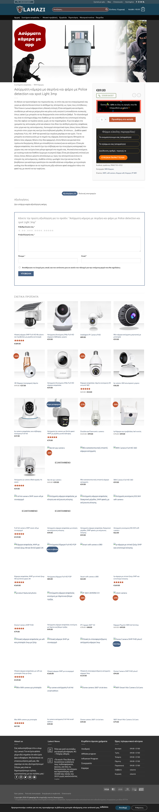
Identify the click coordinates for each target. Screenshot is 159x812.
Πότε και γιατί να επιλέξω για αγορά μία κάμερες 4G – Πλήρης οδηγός (65, 751)
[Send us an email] (141, 2)
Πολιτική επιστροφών (33, 793)
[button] (117, 9)
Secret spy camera (54, 480)
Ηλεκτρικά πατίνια (87, 18)
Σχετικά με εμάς (99, 2)
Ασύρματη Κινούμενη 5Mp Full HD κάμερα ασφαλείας (60, 384)
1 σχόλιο (61, 779)
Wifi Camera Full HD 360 (123, 480)
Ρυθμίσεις (139, 808)
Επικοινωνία (118, 2)
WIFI (104, 173)
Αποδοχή (123, 808)
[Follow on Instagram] (138, 2)
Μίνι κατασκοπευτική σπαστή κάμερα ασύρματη (94, 481)
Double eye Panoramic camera (92, 431)
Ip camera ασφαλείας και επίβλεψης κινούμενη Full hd (27, 432)
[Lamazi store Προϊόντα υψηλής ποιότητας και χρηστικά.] (31, 9)
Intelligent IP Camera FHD (90, 335)
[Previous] (6, 51)
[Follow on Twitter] (25, 777)
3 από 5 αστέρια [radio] (29, 230)
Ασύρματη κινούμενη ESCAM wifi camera (126, 529)
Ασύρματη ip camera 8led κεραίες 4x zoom (28, 481)
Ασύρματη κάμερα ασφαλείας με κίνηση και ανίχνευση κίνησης (62, 529)
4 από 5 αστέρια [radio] (38, 230)
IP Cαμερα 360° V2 (87, 625)
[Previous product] (139, 95)
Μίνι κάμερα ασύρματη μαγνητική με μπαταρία (127, 335)
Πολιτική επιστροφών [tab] (87, 194)
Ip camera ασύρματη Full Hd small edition (60, 720)
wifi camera (111, 173)
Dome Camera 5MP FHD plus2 (126, 671)
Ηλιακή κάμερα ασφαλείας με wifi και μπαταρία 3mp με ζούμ (28, 672)
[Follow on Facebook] (136, 2)
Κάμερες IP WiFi (131, 173)
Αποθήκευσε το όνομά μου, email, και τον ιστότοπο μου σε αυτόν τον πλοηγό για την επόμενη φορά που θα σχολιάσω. (71, 267)
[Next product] (134, 95)
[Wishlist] (143, 77)
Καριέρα (85, 768)
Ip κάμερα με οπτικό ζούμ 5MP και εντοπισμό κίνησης (126, 577)
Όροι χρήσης (19, 793)
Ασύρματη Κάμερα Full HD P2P (59, 576)
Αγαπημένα (129, 2)
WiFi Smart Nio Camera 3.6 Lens (126, 719)
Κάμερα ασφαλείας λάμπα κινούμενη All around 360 (95, 384)
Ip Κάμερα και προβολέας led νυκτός (127, 431)
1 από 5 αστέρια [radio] (19, 230)
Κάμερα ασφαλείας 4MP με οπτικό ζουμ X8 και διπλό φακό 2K (29, 577)
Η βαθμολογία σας (26, 227)
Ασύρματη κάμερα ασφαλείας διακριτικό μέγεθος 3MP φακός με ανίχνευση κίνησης (95, 530)
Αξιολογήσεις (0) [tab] (69, 194)
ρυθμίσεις (104, 807)
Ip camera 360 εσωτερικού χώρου (126, 383)
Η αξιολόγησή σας (26, 235)
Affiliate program (88, 753)
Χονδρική (85, 749)
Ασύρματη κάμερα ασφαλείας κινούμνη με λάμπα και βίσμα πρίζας (62, 626)
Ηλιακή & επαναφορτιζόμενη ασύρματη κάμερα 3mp (95, 672)
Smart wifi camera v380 (89, 576)
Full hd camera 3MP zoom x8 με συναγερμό (26, 529)
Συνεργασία (86, 763)
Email (84, 256)
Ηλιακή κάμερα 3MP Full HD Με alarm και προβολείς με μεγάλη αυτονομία (29, 335)
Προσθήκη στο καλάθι (122, 119)
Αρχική (17, 18)
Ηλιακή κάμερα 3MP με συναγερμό (60, 671)
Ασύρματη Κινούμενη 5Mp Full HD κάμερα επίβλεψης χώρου (60, 335)
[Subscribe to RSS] (143, 2)
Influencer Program (89, 758)
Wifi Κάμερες (39, 85)
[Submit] (106, 9)
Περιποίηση (73, 18)
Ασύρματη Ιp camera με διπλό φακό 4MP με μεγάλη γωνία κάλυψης (61, 432)
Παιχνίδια (99, 18)
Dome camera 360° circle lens (91, 719)
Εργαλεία (63, 18)
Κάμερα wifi (120, 173)
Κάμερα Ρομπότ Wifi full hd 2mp (126, 625)
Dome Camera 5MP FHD (24, 625)
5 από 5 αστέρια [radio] (48, 230)
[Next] (152, 51)
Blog (109, 2)
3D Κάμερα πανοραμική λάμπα (26, 383)
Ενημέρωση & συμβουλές (51, 793)
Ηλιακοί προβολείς (50, 18)
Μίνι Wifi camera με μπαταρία (25, 719)
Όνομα (21, 256)
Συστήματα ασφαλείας (30, 18)
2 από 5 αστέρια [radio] (23, 230)
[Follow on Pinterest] (34, 777)
